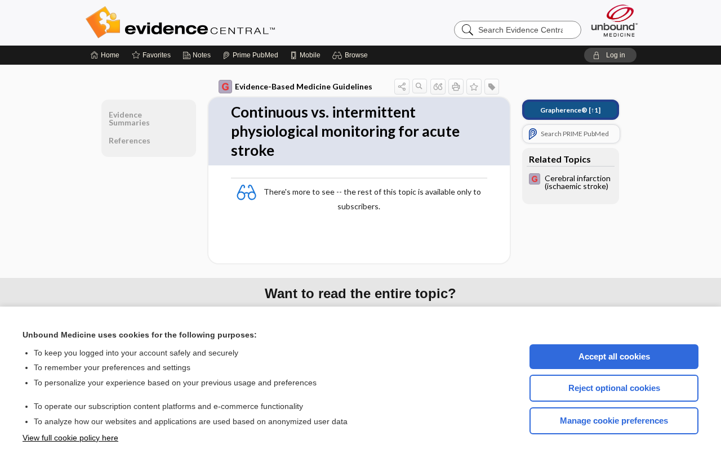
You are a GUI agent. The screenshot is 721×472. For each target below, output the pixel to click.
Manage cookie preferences (614, 420)
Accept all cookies (614, 356)
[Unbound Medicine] (614, 20)
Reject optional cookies (614, 388)
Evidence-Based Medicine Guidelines (303, 86)
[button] (351, 55)
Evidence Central (225, 22)
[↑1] (570, 110)
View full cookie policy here (70, 437)
